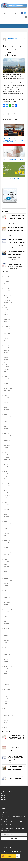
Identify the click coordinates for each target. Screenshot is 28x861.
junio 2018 (6, 502)
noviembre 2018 (7, 492)
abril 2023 (6, 371)
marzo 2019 (6, 483)
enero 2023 (6, 378)
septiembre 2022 (8, 388)
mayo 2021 (6, 423)
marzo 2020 (6, 457)
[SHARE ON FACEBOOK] (6, 114)
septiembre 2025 (8, 302)
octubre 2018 (7, 495)
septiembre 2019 (8, 471)
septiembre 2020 (8, 442)
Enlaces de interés (5, 803)
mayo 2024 (6, 340)
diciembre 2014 (7, 602)
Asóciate (3, 795)
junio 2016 (6, 559)
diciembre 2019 (7, 464)
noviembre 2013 (7, 633)
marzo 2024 (6, 345)
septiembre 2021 (8, 416)
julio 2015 (6, 585)
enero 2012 (6, 673)
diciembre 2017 (7, 516)
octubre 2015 (7, 578)
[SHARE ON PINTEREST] (11, 114)
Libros (5, 706)
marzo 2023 (6, 374)
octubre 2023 (7, 357)
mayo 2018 (6, 504)
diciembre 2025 (7, 295)
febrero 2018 (7, 511)
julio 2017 (6, 528)
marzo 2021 (6, 428)
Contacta (6, 13)
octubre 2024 (7, 328)
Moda (5, 708)
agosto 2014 (6, 611)
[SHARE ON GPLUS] (9, 114)
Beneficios (6, 696)
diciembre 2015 (7, 573)
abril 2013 (6, 649)
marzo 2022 (6, 402)
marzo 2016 (6, 566)
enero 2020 (6, 461)
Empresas (3, 808)
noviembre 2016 (7, 547)
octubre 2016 (7, 549)
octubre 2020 (7, 440)
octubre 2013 (7, 635)
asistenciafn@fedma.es (16, 821)
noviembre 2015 (7, 576)
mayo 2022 (6, 397)
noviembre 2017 (7, 519)
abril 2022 (6, 400)
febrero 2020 (7, 459)
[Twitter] (25, 13)
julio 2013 (6, 642)
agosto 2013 (6, 640)
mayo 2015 (6, 590)
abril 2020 (6, 454)
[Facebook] (22, 13)
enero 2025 (6, 321)
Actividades (6, 684)
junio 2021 (6, 421)
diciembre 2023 (7, 352)
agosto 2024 (7, 333)
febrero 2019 (7, 485)
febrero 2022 (7, 404)
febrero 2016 (7, 568)
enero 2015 (6, 599)
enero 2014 (6, 628)
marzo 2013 (6, 652)
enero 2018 (6, 514)
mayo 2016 (6, 561)
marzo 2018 (6, 509)
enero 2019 (6, 488)
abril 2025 (6, 314)
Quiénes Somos (5, 793)
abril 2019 (6, 481)
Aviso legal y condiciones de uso (9, 851)
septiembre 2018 (8, 497)
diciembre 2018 (7, 490)
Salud (5, 717)
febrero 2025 (7, 319)
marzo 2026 (6, 288)
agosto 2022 (7, 390)
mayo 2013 (6, 647)
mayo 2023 (6, 369)
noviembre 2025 (8, 297)
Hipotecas (6, 701)
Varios (5, 725)
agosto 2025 (7, 305)
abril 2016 (6, 564)
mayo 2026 (6, 283)
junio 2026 (6, 281)
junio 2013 (6, 645)
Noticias (9, 41)
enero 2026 (6, 293)
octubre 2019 (7, 469)
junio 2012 (6, 671)
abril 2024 (6, 343)
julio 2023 (6, 364)
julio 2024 (6, 335)
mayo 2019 (6, 478)
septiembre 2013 (8, 637)
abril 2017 (6, 535)
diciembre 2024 (7, 324)
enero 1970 (6, 675)
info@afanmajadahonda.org (11, 819)
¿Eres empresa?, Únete (14, 13)
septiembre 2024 (8, 331)
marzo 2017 (6, 538)
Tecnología (6, 722)
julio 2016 (6, 557)
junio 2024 (6, 338)
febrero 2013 (7, 654)
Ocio (5, 713)
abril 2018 (6, 507)
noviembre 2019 (7, 466)
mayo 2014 (6, 618)
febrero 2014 (7, 626)
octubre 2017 (7, 521)
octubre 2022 (7, 385)
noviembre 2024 (8, 326)
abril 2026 (6, 286)
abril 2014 (6, 621)
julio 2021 (6, 419)
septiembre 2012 (8, 666)
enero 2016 (6, 571)
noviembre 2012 (7, 661)
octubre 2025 (7, 300)
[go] (24, 207)
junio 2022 (6, 395)
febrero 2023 (7, 376)
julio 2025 (6, 307)
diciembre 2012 (7, 659)
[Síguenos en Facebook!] (8, 847)
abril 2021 (6, 426)
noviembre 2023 (8, 354)
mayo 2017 (6, 533)
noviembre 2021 (7, 412)
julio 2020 (6, 447)
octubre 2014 (7, 607)
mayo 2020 (6, 452)
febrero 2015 (7, 597)
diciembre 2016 (7, 545)
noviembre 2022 (8, 383)
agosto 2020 (7, 445)
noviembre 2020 (8, 438)
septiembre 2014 (8, 609)
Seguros (6, 720)
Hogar (5, 703)
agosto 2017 (6, 526)
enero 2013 (6, 656)
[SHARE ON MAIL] (14, 114)
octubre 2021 (7, 414)
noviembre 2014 (7, 604)
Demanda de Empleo (6, 806)
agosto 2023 (7, 362)
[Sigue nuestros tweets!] (10, 847)
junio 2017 (6, 530)
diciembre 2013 (7, 630)
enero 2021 (6, 433)
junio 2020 (6, 450)
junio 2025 (6, 309)
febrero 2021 (7, 431)
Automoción (7, 691)
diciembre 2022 (7, 381)
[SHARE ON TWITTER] (4, 114)
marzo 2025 (6, 316)
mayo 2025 (6, 312)
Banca (5, 694)
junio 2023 (6, 366)
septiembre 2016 (8, 552)
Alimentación (7, 687)
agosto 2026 (7, 276)
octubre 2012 (7, 664)
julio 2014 (6, 614)
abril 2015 (6, 592)
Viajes (5, 727)
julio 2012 (6, 668)
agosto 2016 (6, 554)
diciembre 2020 (7, 435)
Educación (6, 698)
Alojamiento (7, 689)
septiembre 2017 (8, 523)
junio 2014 (6, 616)
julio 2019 (6, 473)
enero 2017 (6, 542)
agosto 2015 (6, 583)
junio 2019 (6, 476)
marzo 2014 (6, 623)
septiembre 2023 (8, 359)
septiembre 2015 (8, 580)
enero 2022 (6, 407)
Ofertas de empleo (8, 715)
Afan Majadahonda (12, 38)
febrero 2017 (7, 540)
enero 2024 (6, 350)
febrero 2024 (7, 347)
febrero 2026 (7, 290)
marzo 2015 (6, 595)
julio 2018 (6, 500)
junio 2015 (6, 588)
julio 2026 (6, 278)
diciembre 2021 (7, 409)
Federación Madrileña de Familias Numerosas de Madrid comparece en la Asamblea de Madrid (13, 140)
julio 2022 (6, 393)
